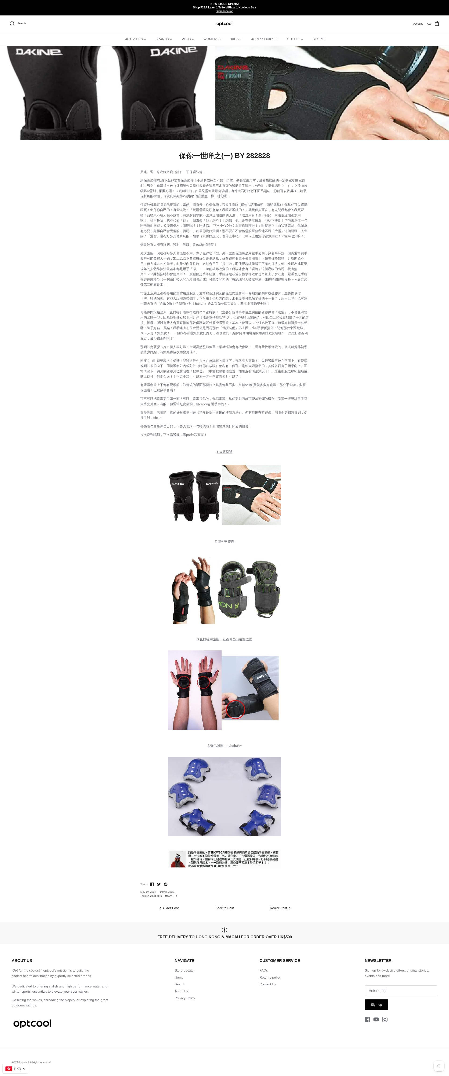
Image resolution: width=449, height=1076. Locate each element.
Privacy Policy (185, 998)
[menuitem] (135, 39)
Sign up (376, 1004)
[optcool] (224, 23)
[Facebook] (367, 1019)
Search (180, 984)
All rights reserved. (40, 1062)
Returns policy (270, 977)
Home (179, 977)
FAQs (264, 970)
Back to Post (224, 908)
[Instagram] (384, 1019)
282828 (151, 895)
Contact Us (268, 984)
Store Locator (185, 970)
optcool (25, 1062)
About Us (181, 991)
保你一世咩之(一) (167, 895)
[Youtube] (376, 1019)
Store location (224, 11)
